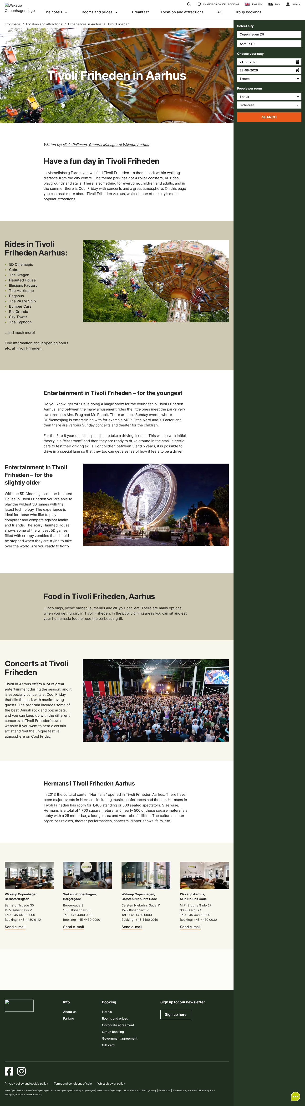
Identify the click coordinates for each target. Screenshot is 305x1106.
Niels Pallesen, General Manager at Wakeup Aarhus (106, 144)
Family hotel (164, 1090)
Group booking (113, 1032)
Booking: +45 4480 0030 (198, 919)
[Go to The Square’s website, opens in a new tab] (96, 978)
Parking (68, 1018)
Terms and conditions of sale (73, 1083)
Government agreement (119, 1038)
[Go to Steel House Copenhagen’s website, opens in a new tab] (199, 978)
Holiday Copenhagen (84, 1090)
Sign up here (176, 1014)
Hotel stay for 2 (207, 1090)
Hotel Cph (10, 1090)
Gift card (108, 1045)
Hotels (107, 1012)
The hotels (53, 12)
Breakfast (140, 12)
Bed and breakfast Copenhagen (33, 1090)
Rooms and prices (97, 12)
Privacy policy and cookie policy (26, 1083)
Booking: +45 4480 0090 (81, 919)
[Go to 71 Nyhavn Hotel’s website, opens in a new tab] (33, 978)
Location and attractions (182, 12)
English (257, 4)
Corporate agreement (118, 1025)
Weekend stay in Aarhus (185, 1090)
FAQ (219, 12)
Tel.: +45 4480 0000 (20, 915)
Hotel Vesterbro (132, 1090)
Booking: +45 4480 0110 (23, 919)
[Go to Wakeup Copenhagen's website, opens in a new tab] (179, 978)
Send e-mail (15, 927)
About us (69, 1012)
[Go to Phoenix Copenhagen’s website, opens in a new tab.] (13, 978)
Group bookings (247, 12)
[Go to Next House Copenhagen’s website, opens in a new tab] (220, 978)
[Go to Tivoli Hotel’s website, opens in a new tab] (116, 978)
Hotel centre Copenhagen (109, 1090)
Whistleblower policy (111, 1083)
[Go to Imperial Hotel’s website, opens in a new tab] (75, 978)
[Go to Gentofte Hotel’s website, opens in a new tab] (158, 978)
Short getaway (149, 1090)
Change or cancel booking (221, 4)
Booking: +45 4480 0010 (140, 919)
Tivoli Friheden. (29, 348)
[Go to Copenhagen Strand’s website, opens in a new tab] (54, 978)
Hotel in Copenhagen (61, 1090)
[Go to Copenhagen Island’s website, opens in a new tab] (137, 978)
